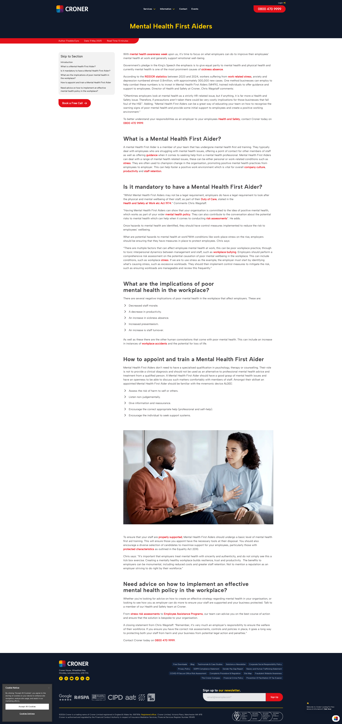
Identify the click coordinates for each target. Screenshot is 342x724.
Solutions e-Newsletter (236, 664)
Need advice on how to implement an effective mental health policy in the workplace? (83, 89)
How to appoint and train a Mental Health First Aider (86, 82)
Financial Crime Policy (233, 678)
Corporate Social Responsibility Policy (265, 664)
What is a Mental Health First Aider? (78, 66)
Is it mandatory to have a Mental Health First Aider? (85, 70)
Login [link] (280, 3)
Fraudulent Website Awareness (268, 673)
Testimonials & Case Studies (210, 664)
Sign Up (274, 697)
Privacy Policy (184, 669)
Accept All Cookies (27, 707)
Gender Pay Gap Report (233, 669)
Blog (192, 664)
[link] (183, 9)
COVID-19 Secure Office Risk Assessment (188, 673)
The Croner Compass (211, 678)
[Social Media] (61, 678)
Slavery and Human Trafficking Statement (264, 669)
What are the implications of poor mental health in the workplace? (85, 76)
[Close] (49, 688)
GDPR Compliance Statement (206, 669)
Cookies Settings (27, 714)
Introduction (67, 62)
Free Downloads (180, 664)
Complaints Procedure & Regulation (225, 673)
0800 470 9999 (269, 9)
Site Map (248, 673)
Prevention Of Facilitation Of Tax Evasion (264, 678)
